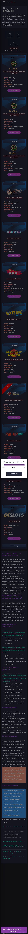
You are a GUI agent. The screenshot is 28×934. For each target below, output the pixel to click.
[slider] (3, 465)
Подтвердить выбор (14, 473)
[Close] (25, 930)
